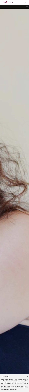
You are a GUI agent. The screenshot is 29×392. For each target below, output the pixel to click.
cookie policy (4, 384)
